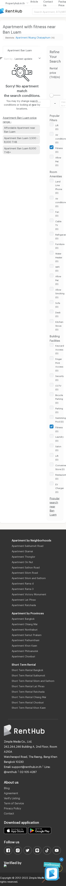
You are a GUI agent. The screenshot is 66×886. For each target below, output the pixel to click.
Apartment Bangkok (23, 618)
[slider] (51, 95)
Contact (9, 813)
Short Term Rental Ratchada (28, 691)
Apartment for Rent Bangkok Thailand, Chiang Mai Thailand (16, 11)
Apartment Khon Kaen (24, 645)
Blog (7, 787)
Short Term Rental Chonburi (28, 702)
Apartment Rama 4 (23, 583)
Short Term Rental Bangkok (27, 670)
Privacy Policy (12, 808)
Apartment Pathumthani (25, 640)
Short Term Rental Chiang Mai (29, 697)
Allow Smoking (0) (59, 293)
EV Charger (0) (59, 487)
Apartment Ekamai (22, 551)
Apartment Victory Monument (29, 594)
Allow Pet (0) (58, 161)
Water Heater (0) (58, 257)
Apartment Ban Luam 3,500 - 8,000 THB (21, 139)
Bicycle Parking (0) (59, 398)
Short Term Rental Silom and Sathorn (33, 680)
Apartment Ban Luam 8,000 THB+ (20, 150)
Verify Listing (12, 798)
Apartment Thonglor (23, 556)
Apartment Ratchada (24, 605)
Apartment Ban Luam (19, 50)
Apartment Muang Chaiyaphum (33, 37)
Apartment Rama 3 (23, 588)
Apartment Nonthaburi (24, 629)
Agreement (11, 793)
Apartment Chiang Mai (24, 624)
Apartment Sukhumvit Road (27, 545)
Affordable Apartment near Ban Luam (19, 129)
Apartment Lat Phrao (24, 599)
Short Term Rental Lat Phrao (28, 686)
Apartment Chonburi (23, 656)
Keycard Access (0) (59, 349)
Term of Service (14, 803)
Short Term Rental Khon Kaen (29, 707)
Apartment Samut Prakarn (26, 634)
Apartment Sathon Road (26, 567)
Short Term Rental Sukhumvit (28, 675)
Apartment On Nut (22, 562)
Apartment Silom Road (25, 572)
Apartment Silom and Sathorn (29, 578)
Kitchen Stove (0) (59, 325)
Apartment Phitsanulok (25, 650)
